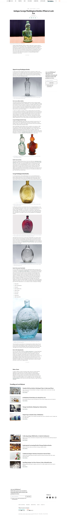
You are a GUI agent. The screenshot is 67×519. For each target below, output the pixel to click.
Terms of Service (45, 513)
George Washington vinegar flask (28, 240)
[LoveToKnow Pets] (30, 510)
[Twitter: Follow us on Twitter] (50, 497)
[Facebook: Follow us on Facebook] (47, 497)
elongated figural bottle (26, 131)
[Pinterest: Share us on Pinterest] (33, 18)
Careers (38, 504)
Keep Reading (25, 392)
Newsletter (28, 504)
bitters (36, 103)
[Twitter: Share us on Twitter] (32, 18)
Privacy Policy (41, 513)
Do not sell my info (35, 513)
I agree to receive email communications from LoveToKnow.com (50, 86)
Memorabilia (38, 8)
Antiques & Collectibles (33, 8)
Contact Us (43, 504)
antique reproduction (29, 351)
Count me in (28, 496)
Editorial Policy (33, 504)
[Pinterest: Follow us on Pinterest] (53, 497)
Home (28, 8)
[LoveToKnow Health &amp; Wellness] (22, 510)
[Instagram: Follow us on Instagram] (55, 497)
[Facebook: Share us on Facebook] (30, 18)
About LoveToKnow (22, 504)
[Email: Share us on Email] (35, 18)
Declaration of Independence (24, 270)
